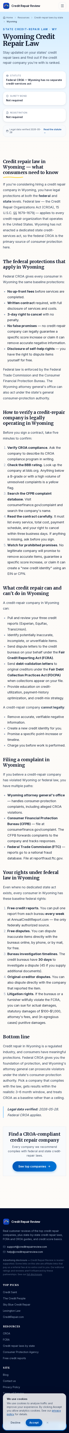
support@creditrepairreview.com (27, 1246)
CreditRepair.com (13, 1316)
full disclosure (34, 1274)
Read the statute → (52, 131)
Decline (15, 1422)
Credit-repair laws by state (48, 17)
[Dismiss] (47, 1422)
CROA (6, 1333)
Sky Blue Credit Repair (16, 1304)
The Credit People (14, 1298)
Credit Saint (10, 1292)
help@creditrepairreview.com (25, 1251)
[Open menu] (62, 5)
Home (9, 17)
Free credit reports (14, 1358)
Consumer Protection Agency (21, 1352)
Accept (34, 1422)
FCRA (6, 1339)
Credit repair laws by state (19, 1345)
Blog (5, 1374)
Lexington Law (11, 1310)
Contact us (9, 1380)
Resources (23, 17)
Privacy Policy (11, 1387)
